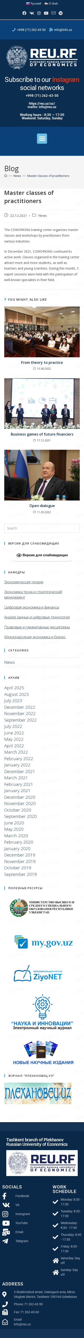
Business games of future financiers (42, 434)
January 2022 (17, 765)
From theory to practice (42, 362)
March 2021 (16, 778)
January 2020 (17, 848)
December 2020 (19, 797)
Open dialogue (42, 505)
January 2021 (17, 791)
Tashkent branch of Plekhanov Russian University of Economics (37, 1142)
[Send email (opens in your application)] (53, 13)
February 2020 (18, 842)
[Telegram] (60, 13)
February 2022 (18, 758)
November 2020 (20, 803)
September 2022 (20, 720)
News (42, 215)
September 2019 (20, 874)
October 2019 (17, 868)
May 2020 (14, 829)
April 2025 (14, 688)
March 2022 (16, 752)
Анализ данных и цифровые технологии (37, 617)
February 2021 (18, 784)
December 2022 (19, 707)
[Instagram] (38, 13)
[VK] (31, 13)
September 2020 (20, 816)
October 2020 (17, 810)
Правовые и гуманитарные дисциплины (37, 627)
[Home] (5, 176)
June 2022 (14, 733)
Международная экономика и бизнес (35, 636)
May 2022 (14, 739)
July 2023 (13, 701)
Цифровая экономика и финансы (31, 607)
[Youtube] (46, 13)
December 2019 (19, 855)
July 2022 (13, 726)
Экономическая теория (23, 581)
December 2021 (19, 771)
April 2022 (14, 746)
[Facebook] (24, 13)
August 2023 (16, 694)
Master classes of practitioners (48, 176)
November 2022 (20, 713)
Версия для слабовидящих (45, 555)
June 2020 (14, 823)
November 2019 (20, 861)
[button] (42, 139)
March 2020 (16, 836)
